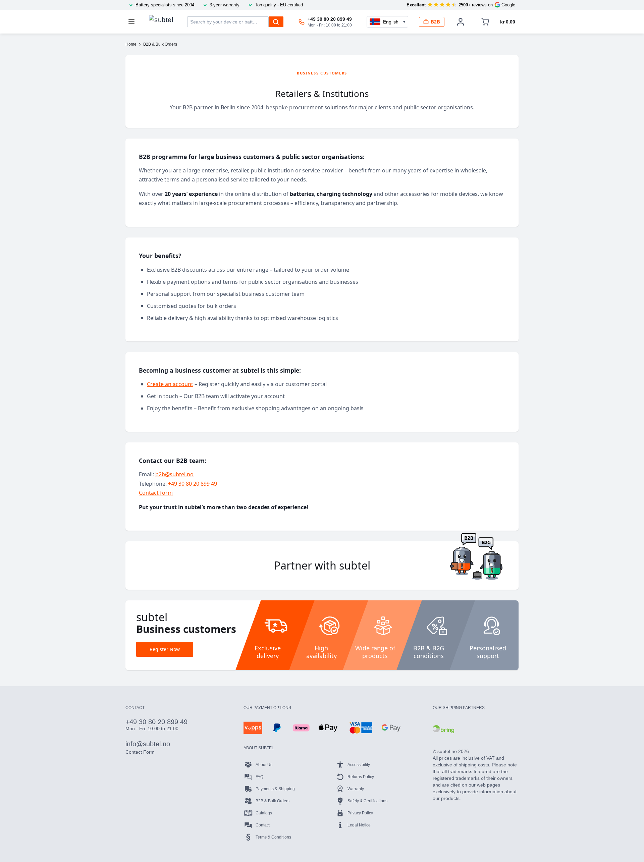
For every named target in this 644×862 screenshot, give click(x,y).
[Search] (276, 21)
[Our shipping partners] (443, 729)
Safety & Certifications (367, 801)
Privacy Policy (360, 813)
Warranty (355, 789)
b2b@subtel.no (174, 474)
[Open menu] (133, 22)
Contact (263, 825)
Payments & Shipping (275, 789)
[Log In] (460, 21)
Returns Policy (360, 776)
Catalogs (264, 813)
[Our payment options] (253, 727)
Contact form (156, 492)
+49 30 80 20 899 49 (192, 483)
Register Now (165, 649)
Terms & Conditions (273, 837)
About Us (264, 764)
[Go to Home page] (161, 20)
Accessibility (358, 764)
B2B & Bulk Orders (272, 801)
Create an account (170, 384)
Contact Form (140, 752)
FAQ (259, 776)
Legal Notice (359, 825)
